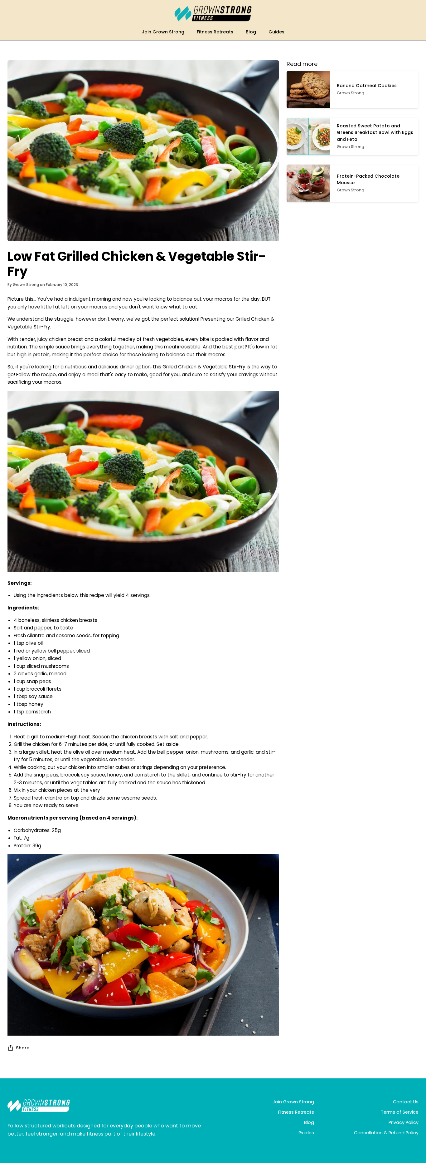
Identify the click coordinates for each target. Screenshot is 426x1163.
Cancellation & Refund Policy (386, 1133)
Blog (309, 1122)
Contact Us (406, 1102)
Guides (306, 1133)
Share (22, 1048)
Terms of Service (400, 1112)
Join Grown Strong (293, 1102)
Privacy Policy (404, 1122)
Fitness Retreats (296, 1112)
